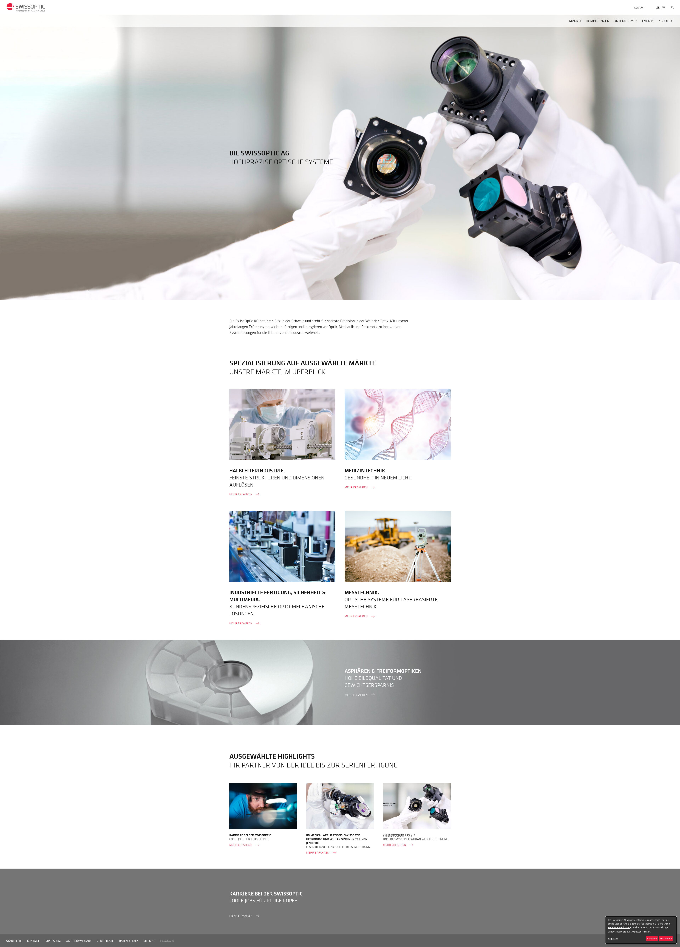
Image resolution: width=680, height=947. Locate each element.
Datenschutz (128, 941)
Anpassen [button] (613, 938)
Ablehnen (652, 938)
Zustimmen (666, 938)
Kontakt (639, 7)
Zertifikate (105, 941)
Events (648, 21)
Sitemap (149, 941)
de (657, 7)
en (663, 7)
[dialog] (641, 930)
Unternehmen (626, 21)
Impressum (53, 941)
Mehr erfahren (240, 494)
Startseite (14, 941)
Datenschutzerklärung (619, 927)
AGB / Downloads (79, 941)
